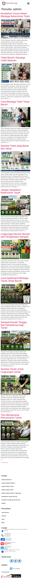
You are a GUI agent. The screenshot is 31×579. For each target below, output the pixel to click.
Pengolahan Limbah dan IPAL (9, 496)
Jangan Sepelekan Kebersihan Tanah (11, 191)
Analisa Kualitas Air (6, 479)
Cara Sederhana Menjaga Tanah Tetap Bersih (14, 279)
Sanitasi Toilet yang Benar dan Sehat (15, 147)
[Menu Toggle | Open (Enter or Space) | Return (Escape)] (28, 3)
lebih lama (4, 462)
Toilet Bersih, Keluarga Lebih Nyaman (13, 59)
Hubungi (3, 515)
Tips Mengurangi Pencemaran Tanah (11, 416)
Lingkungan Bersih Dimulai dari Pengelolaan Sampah (15, 235)
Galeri (3, 519)
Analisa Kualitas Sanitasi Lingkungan (11, 493)
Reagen (3, 503)
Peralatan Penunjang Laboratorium (10, 500)
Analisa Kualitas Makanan (8, 483)
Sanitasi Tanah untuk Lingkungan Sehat (12, 370)
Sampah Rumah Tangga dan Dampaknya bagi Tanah (14, 325)
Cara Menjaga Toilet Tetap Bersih (15, 103)
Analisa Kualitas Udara (7, 489)
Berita (3, 522)
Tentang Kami (5, 512)
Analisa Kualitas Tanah (7, 486)
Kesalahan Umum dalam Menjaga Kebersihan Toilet (15, 15)
